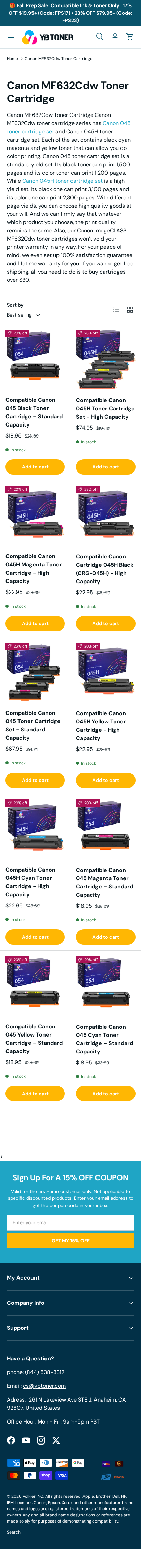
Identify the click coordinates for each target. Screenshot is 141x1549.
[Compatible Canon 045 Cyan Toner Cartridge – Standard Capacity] (106, 986)
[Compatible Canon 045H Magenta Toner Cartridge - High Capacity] (35, 515)
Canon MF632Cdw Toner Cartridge (58, 59)
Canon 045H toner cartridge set (62, 181)
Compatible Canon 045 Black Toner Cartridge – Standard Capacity (34, 412)
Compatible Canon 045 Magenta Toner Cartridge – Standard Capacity (104, 882)
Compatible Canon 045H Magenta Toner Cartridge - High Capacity (33, 569)
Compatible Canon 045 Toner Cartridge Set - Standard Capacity (33, 725)
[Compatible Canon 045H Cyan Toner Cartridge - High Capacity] (35, 829)
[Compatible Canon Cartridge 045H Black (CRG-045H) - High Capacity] (106, 516)
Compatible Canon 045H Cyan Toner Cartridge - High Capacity (30, 882)
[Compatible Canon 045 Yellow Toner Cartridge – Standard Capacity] (35, 986)
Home (12, 59)
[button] (130, 36)
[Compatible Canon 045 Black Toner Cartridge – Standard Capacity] (35, 359)
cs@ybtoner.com (44, 1386)
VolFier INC (33, 1496)
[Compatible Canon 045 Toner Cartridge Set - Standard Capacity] (35, 672)
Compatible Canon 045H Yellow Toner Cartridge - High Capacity (101, 726)
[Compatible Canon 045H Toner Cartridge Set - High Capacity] (106, 359)
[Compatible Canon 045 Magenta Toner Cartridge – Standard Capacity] (106, 829)
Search (14, 1532)
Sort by (15, 305)
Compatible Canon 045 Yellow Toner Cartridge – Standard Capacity (34, 1039)
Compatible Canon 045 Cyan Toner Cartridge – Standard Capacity (104, 1039)
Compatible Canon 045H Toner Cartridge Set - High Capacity (105, 408)
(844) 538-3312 (44, 1372)
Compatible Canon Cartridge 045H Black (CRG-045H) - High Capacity (104, 569)
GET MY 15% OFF (71, 1241)
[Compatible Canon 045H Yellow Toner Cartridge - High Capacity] (106, 672)
